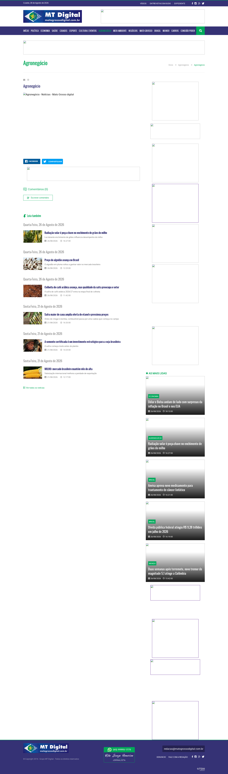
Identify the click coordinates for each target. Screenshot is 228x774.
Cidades (63, 31)
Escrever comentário (40, 197)
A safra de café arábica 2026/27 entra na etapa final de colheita (72, 291)
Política (35, 31)
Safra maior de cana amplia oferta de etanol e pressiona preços (76, 314)
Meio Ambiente (120, 31)
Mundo (166, 31)
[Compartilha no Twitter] (52, 161)
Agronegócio (105, 31)
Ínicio (171, 65)
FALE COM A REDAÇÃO (178, 757)
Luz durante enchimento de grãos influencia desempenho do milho (74, 237)
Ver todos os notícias (35, 387)
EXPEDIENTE (179, 3)
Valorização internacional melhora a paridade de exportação (71, 373)
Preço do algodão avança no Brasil (62, 260)
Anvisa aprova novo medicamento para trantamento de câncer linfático (170, 487)
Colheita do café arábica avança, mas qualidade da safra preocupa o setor (82, 287)
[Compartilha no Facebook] (31, 161)
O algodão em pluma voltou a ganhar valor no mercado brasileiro (72, 264)
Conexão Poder (188, 31)
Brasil (157, 31)
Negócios (133, 31)
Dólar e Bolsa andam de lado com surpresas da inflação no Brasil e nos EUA (175, 404)
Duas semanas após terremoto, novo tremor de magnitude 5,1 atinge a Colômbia (175, 571)
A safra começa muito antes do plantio (61, 346)
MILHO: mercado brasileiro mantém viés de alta (68, 369)
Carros (175, 31)
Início (26, 31)
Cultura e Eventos (88, 31)
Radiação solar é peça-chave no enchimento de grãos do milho (76, 233)
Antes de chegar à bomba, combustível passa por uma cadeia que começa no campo (82, 318)
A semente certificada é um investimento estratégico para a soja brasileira (83, 342)
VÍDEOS (143, 3)
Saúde (55, 31)
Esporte (73, 31)
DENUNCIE (161, 757)
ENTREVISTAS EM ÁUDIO (160, 3)
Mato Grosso (146, 31)
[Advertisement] (175, 315)
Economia (45, 31)
